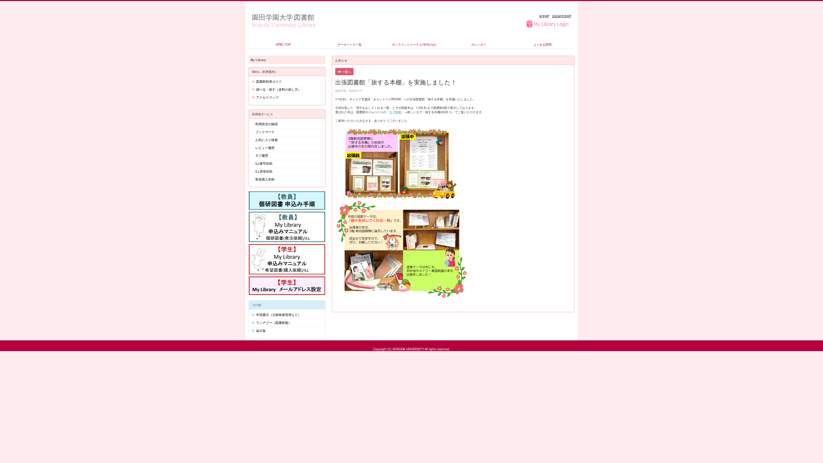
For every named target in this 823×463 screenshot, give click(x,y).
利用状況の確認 (266, 124)
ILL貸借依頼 (263, 171)
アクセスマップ (267, 97)
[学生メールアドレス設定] (287, 285)
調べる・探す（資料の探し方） (278, 89)
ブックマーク (265, 131)
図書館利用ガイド (269, 81)
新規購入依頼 (265, 179)
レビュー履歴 (265, 147)
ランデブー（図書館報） (273, 322)
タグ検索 (395, 112)
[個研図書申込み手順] (287, 200)
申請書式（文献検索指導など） (278, 314)
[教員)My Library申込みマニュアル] (287, 226)
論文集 (261, 330)
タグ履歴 (261, 155)
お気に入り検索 (266, 139)
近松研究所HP (561, 16)
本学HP (544, 16)
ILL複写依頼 (263, 163)
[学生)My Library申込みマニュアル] (287, 259)
